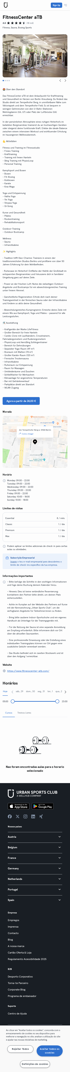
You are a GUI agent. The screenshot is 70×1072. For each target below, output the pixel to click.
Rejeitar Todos (20, 1049)
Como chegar (28, 434)
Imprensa (13, 926)
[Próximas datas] (65, 692)
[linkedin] (33, 816)
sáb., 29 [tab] (19, 691)
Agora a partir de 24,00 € (21, 401)
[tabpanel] (35, 747)
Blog (10, 939)
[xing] (41, 816)
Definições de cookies (35, 1064)
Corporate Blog (16, 989)
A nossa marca (16, 946)
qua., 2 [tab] (59, 691)
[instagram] (25, 816)
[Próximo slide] (65, 81)
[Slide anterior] (60, 81)
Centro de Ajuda (17, 1013)
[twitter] (18, 816)
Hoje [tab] (5, 691)
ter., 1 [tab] (50, 691)
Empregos (13, 920)
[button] (35, 836)
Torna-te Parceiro (18, 983)
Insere (13, 561)
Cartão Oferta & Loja (19, 952)
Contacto (13, 933)
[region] (35, 1048)
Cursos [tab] (8, 712)
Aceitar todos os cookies (49, 1051)
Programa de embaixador (22, 996)
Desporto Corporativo (20, 976)
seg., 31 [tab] (41, 691)
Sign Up (56, 5)
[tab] (3, 80)
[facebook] (10, 816)
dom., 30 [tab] (30, 691)
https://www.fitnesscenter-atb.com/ (28, 671)
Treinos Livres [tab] (24, 712)
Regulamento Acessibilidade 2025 (27, 959)
